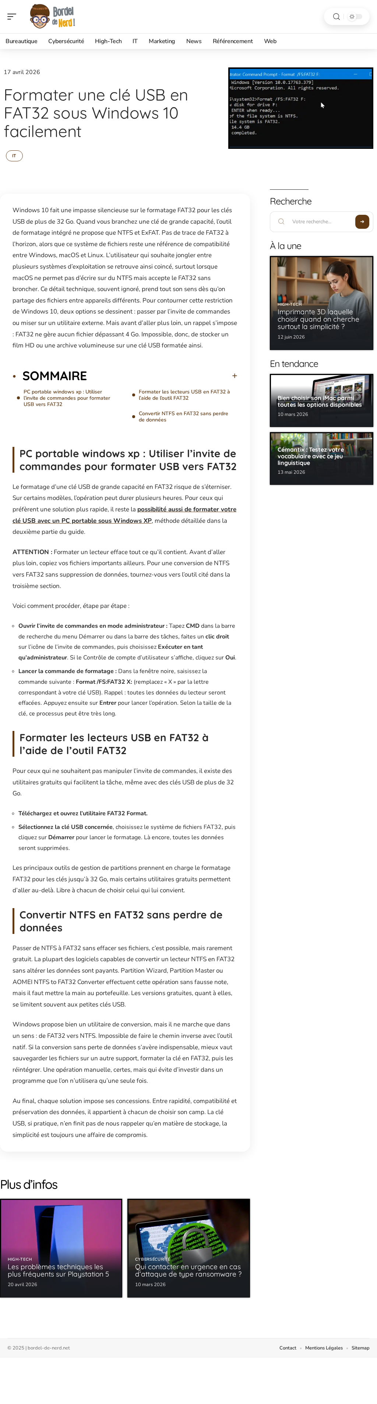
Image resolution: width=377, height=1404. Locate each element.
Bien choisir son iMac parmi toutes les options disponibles (320, 401)
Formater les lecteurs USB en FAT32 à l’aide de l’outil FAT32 (184, 395)
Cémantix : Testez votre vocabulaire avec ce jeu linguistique (311, 456)
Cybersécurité (152, 1259)
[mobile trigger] (13, 16)
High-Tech (20, 1259)
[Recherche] (336, 16)
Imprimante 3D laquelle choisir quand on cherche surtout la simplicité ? (318, 319)
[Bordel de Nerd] (53, 16)
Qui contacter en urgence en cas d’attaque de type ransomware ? (188, 1270)
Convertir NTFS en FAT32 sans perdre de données (183, 416)
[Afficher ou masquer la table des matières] (162, 375)
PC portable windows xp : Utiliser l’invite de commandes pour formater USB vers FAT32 (67, 398)
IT (14, 155)
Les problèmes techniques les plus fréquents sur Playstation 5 (58, 1270)
